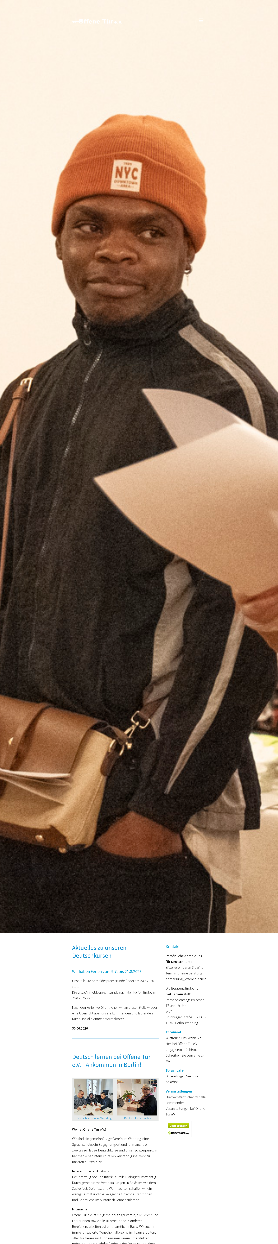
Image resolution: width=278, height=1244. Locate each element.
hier (98, 1162)
